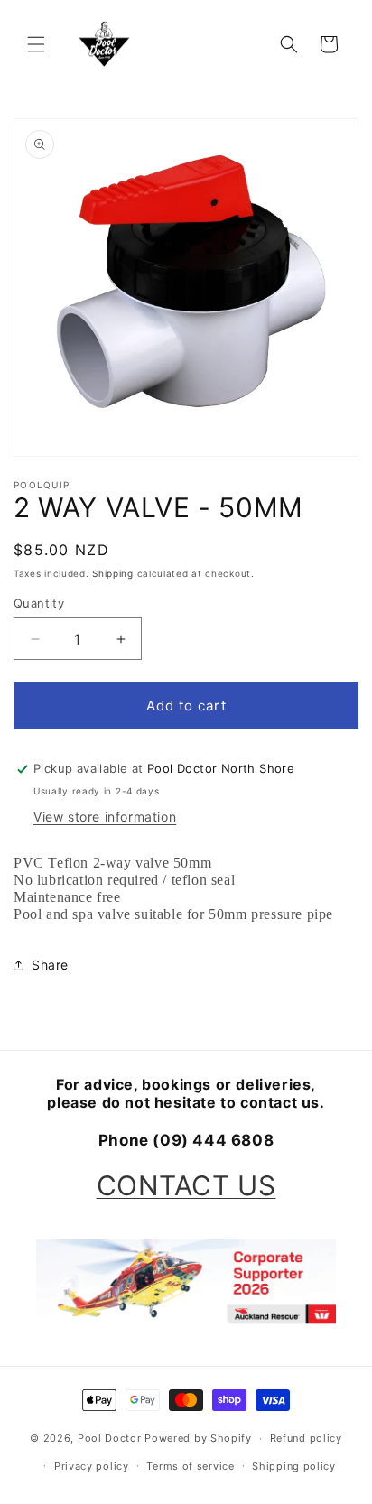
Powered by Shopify (198, 1438)
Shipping (113, 573)
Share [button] (50, 964)
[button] (36, 44)
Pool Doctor (110, 1438)
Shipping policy (294, 1466)
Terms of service (190, 1466)
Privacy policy (91, 1466)
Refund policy (306, 1438)
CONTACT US (186, 1185)
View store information (104, 816)
